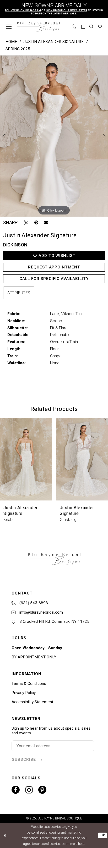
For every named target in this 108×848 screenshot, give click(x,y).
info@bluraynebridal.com (40, 612)
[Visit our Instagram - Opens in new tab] (29, 790)
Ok (102, 835)
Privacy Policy (24, 692)
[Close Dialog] (4, 835)
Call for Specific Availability (54, 278)
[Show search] (91, 26)
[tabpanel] (54, 136)
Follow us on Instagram (23, 10)
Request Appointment (54, 267)
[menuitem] (9, 26)
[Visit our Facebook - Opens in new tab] (16, 790)
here (81, 844)
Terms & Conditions (29, 683)
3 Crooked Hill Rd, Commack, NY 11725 (53, 621)
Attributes (18, 292)
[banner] (38, 26)
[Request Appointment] (83, 26)
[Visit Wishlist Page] (100, 26)
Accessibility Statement (32, 702)
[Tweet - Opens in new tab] (26, 223)
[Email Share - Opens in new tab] (46, 223)
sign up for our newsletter (66, 10)
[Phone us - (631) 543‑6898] (74, 26)
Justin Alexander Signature (53, 41)
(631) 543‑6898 (33, 603)
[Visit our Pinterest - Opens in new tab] (42, 790)
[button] (9, 26)
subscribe (24, 759)
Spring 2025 (18, 49)
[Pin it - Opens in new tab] (36, 223)
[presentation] (26, 459)
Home (11, 41)
